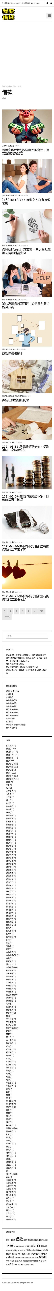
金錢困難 (9, 1183)
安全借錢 (9, 976)
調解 (8, 1140)
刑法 (8, 940)
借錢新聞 (9, 1204)
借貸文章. (11, 196)
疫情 (8, 1089)
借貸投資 (9, 852)
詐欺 (8, 1134)
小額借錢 (9, 694)
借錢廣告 (9, 776)
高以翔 (8, 1201)
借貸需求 (9, 867)
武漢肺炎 (9, 1049)
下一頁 (7, 616)
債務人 (8, 928)
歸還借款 (9, 1052)
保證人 (8, 803)
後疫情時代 (10, 994)
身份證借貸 (10, 1174)
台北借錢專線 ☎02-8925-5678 (11, 3)
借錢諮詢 (9, 915)
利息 (8, 943)
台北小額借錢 (11, 700)
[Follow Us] (47, 3)
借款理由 (38, 1240)
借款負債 (9, 833)
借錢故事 (9, 888)
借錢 (8, 691)
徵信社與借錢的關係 (15, 400)
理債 (8, 1076)
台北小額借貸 (11, 703)
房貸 (29, 1258)
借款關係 (9, 836)
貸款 (8, 1158)
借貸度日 (9, 849)
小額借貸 (9, 988)
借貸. (7, 350)
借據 (8, 812)
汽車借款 (9, 1067)
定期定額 (9, 982)
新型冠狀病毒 (11, 1028)
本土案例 (9, 1040)
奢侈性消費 (10, 967)
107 (41, 611)
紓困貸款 (9, 1104)
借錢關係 (9, 925)
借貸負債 (9, 861)
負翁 (8, 1146)
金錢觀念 (9, 1189)
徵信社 (8, 1210)
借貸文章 (9, 767)
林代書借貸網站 (12, 709)
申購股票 (9, 1086)
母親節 (8, 1055)
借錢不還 (9, 870)
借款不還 (9, 815)
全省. (13, 443)
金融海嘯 (9, 1180)
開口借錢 (9, 1195)
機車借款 (9, 1043)
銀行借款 (9, 1192)
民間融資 (9, 1064)
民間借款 (9, 1061)
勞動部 (8, 946)
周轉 (29, 1254)
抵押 (33, 1258)
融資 (8, 1122)
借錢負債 (9, 918)
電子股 (8, 1198)
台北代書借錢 (11, 727)
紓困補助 (9, 1101)
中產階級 (9, 791)
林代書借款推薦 (12, 715)
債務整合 (9, 931)
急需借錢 (18, 1257)
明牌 (8, 1031)
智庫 (8, 1034)
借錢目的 (9, 903)
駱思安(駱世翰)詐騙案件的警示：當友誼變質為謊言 (25, 152)
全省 (8, 1207)
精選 (8, 1216)
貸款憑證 (9, 1162)
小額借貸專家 (15, 1283)
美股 (8, 1110)
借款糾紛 (9, 830)
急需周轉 (9, 997)
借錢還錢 (9, 922)
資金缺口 (9, 1165)
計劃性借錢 (10, 1128)
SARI (8, 788)
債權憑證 (9, 937)
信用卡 (8, 809)
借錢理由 (9, 900)
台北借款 (9, 952)
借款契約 (9, 818)
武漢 (8, 1046)
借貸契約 (9, 843)
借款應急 (9, 824)
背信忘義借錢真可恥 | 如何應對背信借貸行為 (25, 305)
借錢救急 (9, 891)
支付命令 (9, 1019)
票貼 (8, 1095)
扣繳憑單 (9, 1007)
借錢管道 (9, 906)
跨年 (8, 1171)
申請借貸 (9, 1083)
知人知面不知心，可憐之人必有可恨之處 (26, 202)
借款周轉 (26, 1240)
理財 (8, 1079)
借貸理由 (9, 855)
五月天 (8, 794)
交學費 (8, 797)
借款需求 (9, 840)
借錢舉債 (9, 912)
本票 (7, 1261)
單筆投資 (9, 961)
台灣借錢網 (10, 718)
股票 (8, 1113)
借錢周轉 (9, 876)
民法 (8, 1058)
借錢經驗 (9, 909)
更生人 (8, 1037)
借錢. (10, 350)
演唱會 (8, 1070)
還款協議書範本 (12, 353)
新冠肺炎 (9, 1025)
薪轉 (8, 1119)
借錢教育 (9, 894)
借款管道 (9, 827)
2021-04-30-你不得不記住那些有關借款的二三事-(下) (25, 548)
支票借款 (9, 1022)
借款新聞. (11, 146)
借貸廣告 (9, 764)
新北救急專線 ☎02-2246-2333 (31, 3)
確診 (8, 1092)
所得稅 (8, 1004)
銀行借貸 (30, 1264)
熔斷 (8, 1073)
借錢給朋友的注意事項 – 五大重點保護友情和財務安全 (26, 251)
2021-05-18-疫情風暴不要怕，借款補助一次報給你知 (25, 448)
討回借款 (9, 1131)
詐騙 (8, 1137)
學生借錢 (9, 973)
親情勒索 (9, 1125)
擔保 (8, 1016)
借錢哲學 (9, 879)
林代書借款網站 (12, 712)
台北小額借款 (11, 706)
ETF (7, 785)
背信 (8, 1116)
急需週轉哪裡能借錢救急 (15, 724)
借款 (17, 691)
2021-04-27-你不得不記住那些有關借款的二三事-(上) (25, 598)
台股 (8, 958)
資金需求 (9, 1168)
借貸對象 (9, 846)
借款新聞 (9, 758)
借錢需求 (14, 1254)
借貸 (12, 691)
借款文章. (5, 146)
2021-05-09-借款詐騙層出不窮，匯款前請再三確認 (25, 498)
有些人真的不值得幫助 (15, 664)
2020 (8, 782)
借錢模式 (9, 897)
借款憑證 (9, 821)
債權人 (8, 934)
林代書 (12, 1261)
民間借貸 (34, 1260)
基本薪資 (9, 964)
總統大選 (9, 1107)
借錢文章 (9, 779)
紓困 (8, 1098)
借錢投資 (9, 885)
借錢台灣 (9, 721)
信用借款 (9, 806)
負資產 (8, 1149)
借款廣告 (9, 751)
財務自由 (9, 1152)
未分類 (8, 1213)
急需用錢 (9, 1001)
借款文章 (9, 754)
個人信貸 (9, 745)
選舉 (8, 1177)
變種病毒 (9, 1143)
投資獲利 (9, 1010)
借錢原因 (9, 873)
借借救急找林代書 (9, 86)
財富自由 (9, 1155)
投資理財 (9, 1013)
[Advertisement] (27, 50)
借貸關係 (9, 864)
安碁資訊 (9, 979)
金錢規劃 (9, 1186)
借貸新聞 (9, 770)
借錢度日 (9, 882)
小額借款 (9, 697)
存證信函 (9, 970)
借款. (3, 350)
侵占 (8, 800)
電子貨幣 (9, 1219)
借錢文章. (17, 196)
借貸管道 (9, 858)
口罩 (8, 949)
